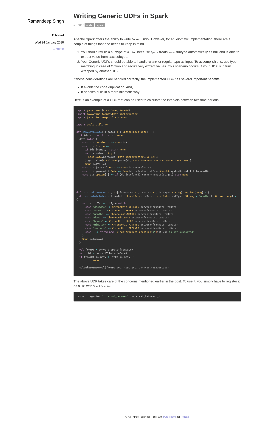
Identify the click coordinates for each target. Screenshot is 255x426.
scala (89, 25)
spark (100, 25)
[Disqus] (157, 359)
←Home (58, 48)
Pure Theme (169, 416)
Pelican (185, 416)
